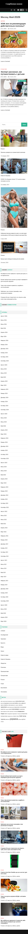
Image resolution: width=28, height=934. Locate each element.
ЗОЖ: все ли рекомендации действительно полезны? (13, 25)
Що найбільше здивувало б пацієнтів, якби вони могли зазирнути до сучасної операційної (13, 922)
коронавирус (15, 709)
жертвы (6, 705)
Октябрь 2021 (4, 552)
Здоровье (3, 639)
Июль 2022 (4, 515)
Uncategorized (4, 635)
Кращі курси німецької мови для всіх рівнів (12, 259)
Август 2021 (4, 560)
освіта (5, 713)
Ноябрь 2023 (4, 450)
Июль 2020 (4, 609)
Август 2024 (4, 413)
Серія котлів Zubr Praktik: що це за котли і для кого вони (14, 873)
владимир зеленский (9, 703)
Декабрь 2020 (4, 588)
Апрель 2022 (4, 527)
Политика (3, 667)
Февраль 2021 (4, 580)
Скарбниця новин (14, 4)
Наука (2, 651)
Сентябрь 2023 (5, 458)
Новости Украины (5, 175)
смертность (10, 716)
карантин (3, 709)
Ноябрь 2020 (4, 593)
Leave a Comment (5, 61)
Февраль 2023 (4, 487)
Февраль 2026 (4, 340)
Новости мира (4, 655)
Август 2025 (4, 365)
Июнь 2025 (4, 373)
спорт (14, 716)
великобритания (20, 701)
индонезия (16, 707)
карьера (7, 709)
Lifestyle (3, 630)
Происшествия (5, 671)
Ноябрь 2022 (4, 499)
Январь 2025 (4, 393)
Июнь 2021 (4, 568)
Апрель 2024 (4, 430)
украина (14, 719)
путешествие (24, 713)
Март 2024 (3, 434)
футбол (23, 719)
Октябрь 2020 (4, 597)
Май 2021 (3, 572)
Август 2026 (4, 316)
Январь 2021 (4, 584)
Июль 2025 (4, 369)
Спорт (2, 683)
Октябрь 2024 (4, 405)
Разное (3, 149)
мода (2, 713)
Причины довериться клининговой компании (13, 152)
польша (19, 713)
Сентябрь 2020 (5, 601)
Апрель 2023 (4, 479)
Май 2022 (3, 523)
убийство (8, 719)
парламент (14, 713)
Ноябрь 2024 (4, 401)
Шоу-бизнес (4, 687)
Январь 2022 (4, 540)
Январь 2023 (4, 491)
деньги (24, 703)
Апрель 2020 (4, 617)
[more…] (8, 57)
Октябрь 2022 (4, 503)
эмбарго (2, 721)
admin (5, 28)
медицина (21, 711)
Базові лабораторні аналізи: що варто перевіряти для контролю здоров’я (12, 776)
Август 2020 (4, 605)
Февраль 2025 (4, 389)
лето (8, 711)
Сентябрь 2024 (5, 409)
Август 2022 (4, 511)
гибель (19, 703)
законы (21, 705)
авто (2, 701)
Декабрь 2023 (4, 446)
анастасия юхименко (7, 701)
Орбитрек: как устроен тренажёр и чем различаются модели (12, 825)
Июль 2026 (4, 320)
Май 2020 (3, 613)
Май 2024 (3, 426)
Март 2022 (3, 531)
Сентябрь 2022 (5, 507)
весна (2, 703)
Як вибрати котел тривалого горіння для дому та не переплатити (14, 752)
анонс (14, 701)
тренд (24, 716)
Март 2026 (3, 336)
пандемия (9, 713)
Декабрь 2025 (4, 348)
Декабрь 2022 (4, 495)
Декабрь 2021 (4, 544)
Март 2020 (3, 621)
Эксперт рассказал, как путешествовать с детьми (13, 73)
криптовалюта (4, 711)
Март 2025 (3, 385)
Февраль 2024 (4, 438)
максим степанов (14, 711)
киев (10, 709)
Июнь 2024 (4, 422)
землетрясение (10, 707)
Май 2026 (3, 328)
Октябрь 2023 (4, 454)
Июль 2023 (4, 466)
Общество (3, 663)
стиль (17, 716)
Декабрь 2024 (4, 397)
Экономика (4, 691)
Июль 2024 (4, 418)
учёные (19, 719)
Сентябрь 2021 (5, 556)
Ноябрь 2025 (4, 352)
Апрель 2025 (4, 381)
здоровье (4, 707)
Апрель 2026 (4, 332)
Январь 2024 (4, 442)
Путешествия (4, 69)
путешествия (4, 716)
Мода (2, 647)
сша (20, 716)
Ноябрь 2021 (4, 548)
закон (17, 705)
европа (2, 705)
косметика (22, 709)
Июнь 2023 (4, 470)
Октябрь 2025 (4, 357)
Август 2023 (4, 462)
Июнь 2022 (4, 519)
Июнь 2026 (4, 324)
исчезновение (23, 707)
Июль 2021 (4, 564)
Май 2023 (3, 475)
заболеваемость (12, 705)
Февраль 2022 (4, 536)
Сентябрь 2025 (5, 361)
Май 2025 (3, 377)
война (16, 703)
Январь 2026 (4, 344)
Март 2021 (3, 576)
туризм (3, 719)
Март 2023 (3, 483)
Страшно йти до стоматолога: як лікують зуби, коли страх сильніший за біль (12, 849)
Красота (3, 643)
